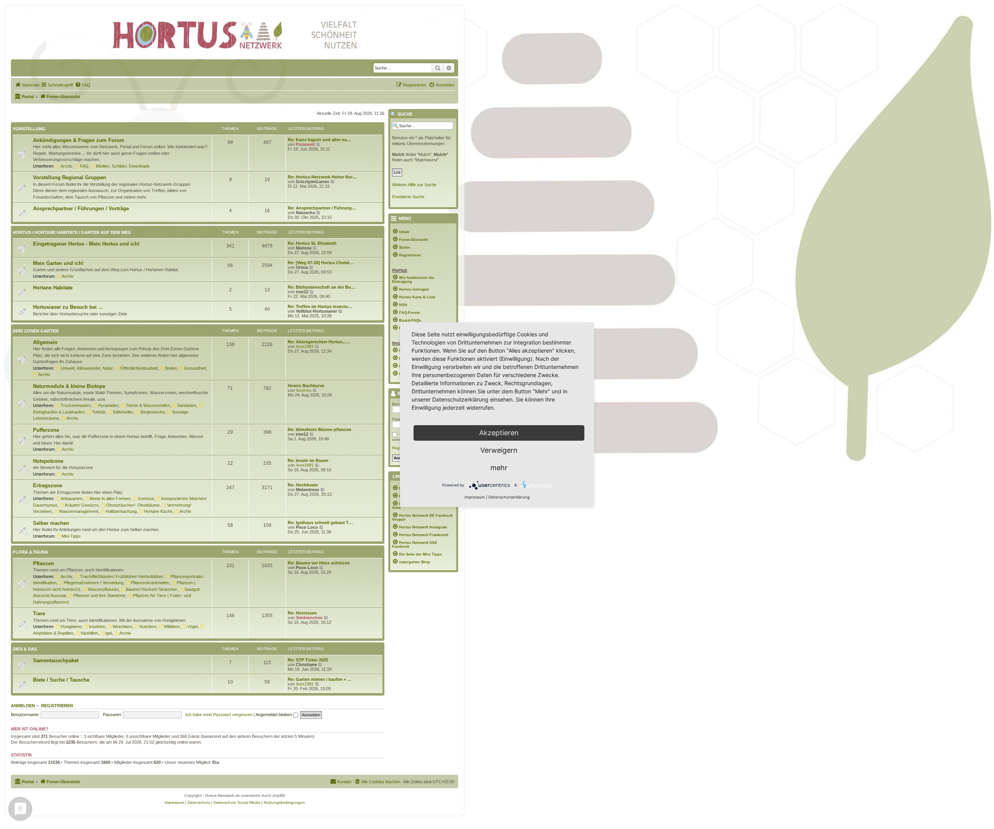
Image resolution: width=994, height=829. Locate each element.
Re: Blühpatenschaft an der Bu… (321, 287)
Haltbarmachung (121, 511)
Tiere (39, 613)
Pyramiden (108, 405)
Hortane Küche (158, 511)
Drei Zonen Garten (36, 331)
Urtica (302, 267)
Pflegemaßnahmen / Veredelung (93, 582)
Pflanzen (43, 563)
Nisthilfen (89, 633)
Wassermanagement (78, 511)
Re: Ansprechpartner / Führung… (322, 208)
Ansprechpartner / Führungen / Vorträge (81, 208)
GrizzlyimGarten (312, 181)
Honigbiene (71, 626)
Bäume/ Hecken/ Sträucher (151, 589)
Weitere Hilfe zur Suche (414, 184)
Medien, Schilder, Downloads (123, 166)
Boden (171, 368)
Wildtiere (172, 626)
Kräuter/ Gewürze (82, 505)
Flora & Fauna (30, 552)
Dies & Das (25, 649)
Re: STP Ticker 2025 (308, 660)
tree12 (302, 291)
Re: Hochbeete (303, 485)
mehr (498, 468)
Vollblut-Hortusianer (316, 311)
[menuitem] (27, 85)
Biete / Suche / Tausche (61, 680)
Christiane (306, 664)
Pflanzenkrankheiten (150, 582)
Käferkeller (123, 412)
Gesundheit (195, 368)
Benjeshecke (153, 412)
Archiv (67, 166)
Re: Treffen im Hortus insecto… (320, 306)
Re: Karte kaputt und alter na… (319, 139)
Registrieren (57, 705)
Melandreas (307, 489)
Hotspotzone (48, 461)
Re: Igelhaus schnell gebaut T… (320, 522)
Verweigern (499, 450)
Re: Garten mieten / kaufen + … (319, 679)
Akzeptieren (499, 433)
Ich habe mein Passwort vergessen (219, 714)
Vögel (192, 626)
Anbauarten (71, 498)
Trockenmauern (76, 405)
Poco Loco (307, 527)
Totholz (99, 412)
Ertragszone (47, 485)
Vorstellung (29, 128)
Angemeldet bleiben (274, 714)
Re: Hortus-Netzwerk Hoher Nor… (322, 177)
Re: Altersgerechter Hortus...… (319, 341)
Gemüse (146, 498)
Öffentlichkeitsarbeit (139, 368)
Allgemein (45, 342)
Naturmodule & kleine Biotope (69, 386)
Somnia (303, 390)
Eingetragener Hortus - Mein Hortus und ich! (86, 244)
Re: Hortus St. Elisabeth (312, 243)
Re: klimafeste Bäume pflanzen (319, 429)
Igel (108, 633)
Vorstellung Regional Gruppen (69, 177)
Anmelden (23, 705)
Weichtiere (122, 626)
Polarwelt (305, 144)
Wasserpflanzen (103, 589)
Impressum (474, 497)
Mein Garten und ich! (58, 263)
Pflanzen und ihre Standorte (99, 595)
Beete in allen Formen (110, 498)
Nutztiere (147, 626)
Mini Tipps (71, 536)
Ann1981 (305, 346)
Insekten (97, 626)
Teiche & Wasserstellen (148, 405)
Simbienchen (309, 617)
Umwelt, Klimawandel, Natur (87, 368)
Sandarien (186, 405)
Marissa (303, 248)
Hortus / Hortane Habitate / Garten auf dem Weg (72, 232)
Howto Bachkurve (306, 385)
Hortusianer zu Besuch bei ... (68, 307)
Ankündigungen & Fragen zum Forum (78, 140)
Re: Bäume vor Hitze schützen (319, 563)
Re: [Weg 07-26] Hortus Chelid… (321, 262)
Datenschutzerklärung (509, 497)
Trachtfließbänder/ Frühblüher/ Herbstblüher (121, 576)
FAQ (84, 166)
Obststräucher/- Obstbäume (133, 505)
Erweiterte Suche (408, 196)
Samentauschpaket (55, 660)
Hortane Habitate (53, 288)
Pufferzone (46, 430)
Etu (215, 762)
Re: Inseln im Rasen (308, 460)
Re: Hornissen (302, 613)
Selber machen (51, 523)
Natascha (305, 212)
